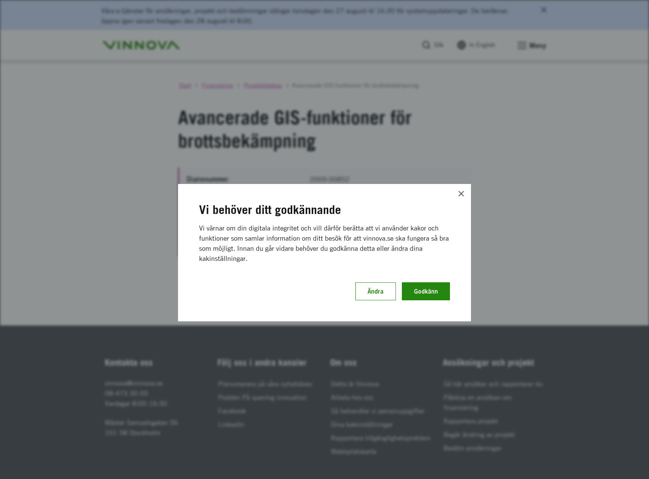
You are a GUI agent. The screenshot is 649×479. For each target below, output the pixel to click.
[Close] (461, 194)
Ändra (375, 291)
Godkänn (426, 291)
